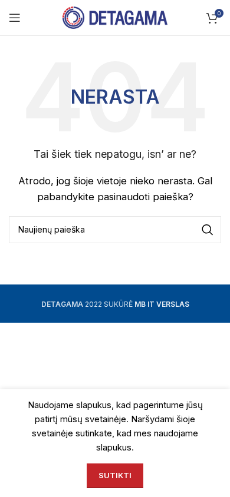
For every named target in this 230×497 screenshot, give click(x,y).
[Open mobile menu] (15, 17)
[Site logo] (115, 16)
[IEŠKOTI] (207, 229)
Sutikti (115, 475)
